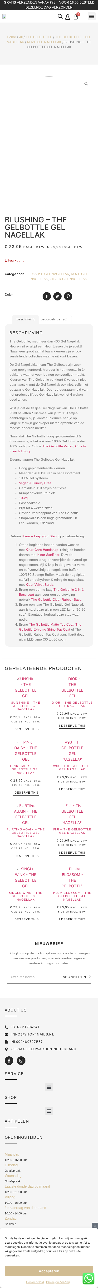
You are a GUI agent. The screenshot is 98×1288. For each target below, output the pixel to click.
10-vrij (23, 498)
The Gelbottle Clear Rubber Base (56, 599)
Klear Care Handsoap (42, 550)
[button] (92, 16)
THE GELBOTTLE (39, 37)
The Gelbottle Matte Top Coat (51, 624)
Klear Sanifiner (47, 555)
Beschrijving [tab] (25, 319)
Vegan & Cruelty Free (35, 483)
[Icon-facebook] (9, 1060)
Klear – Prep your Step (39, 536)
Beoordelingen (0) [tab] (54, 319)
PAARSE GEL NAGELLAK (49, 274)
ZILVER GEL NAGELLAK (68, 279)
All (21, 37)
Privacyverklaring (58, 1282)
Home (11, 37)
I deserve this (26, 729)
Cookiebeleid (35, 1282)
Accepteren (49, 1271)
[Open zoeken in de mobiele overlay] (60, 16)
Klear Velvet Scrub (39, 584)
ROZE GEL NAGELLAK (44, 42)
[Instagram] (21, 1060)
